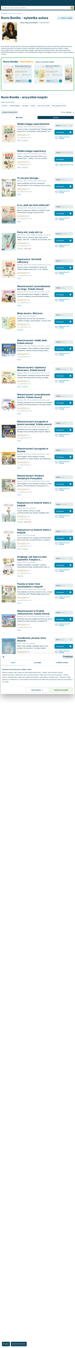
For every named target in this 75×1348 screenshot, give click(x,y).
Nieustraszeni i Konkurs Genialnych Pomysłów (30, 477)
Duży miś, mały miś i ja (29, 232)
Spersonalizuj (36, 690)
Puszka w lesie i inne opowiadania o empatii (30, 585)
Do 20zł (4, 105)
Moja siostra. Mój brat (53, 66)
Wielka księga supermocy (23, 66)
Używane (25, 105)
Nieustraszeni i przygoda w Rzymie (32, 450)
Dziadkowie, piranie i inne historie (31, 639)
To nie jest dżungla (27, 178)
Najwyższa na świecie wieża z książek (34, 504)
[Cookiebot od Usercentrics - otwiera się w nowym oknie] (64, 656)
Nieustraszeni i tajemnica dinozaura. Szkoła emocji (31, 369)
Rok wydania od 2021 (59, 105)
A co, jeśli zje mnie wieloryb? (33, 205)
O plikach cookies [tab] (62, 662)
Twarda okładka (14, 105)
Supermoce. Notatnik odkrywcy (29, 260)
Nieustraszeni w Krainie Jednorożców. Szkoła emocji (33, 612)
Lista (56, 117)
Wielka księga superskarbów (33, 124)
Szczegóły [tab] (37, 662)
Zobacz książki (66, 18)
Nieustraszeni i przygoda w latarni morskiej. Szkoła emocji (34, 423)
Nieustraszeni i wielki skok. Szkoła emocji (32, 342)
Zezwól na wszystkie (61, 690)
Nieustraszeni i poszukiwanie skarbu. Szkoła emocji (33, 396)
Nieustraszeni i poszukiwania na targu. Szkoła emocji (33, 287)
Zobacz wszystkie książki (44, 62)
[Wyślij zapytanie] (72, 7)
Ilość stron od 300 (44, 105)
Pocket (33, 105)
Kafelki (20, 117)
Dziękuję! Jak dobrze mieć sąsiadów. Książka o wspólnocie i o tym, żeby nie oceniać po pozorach (33, 560)
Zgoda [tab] (13, 662)
